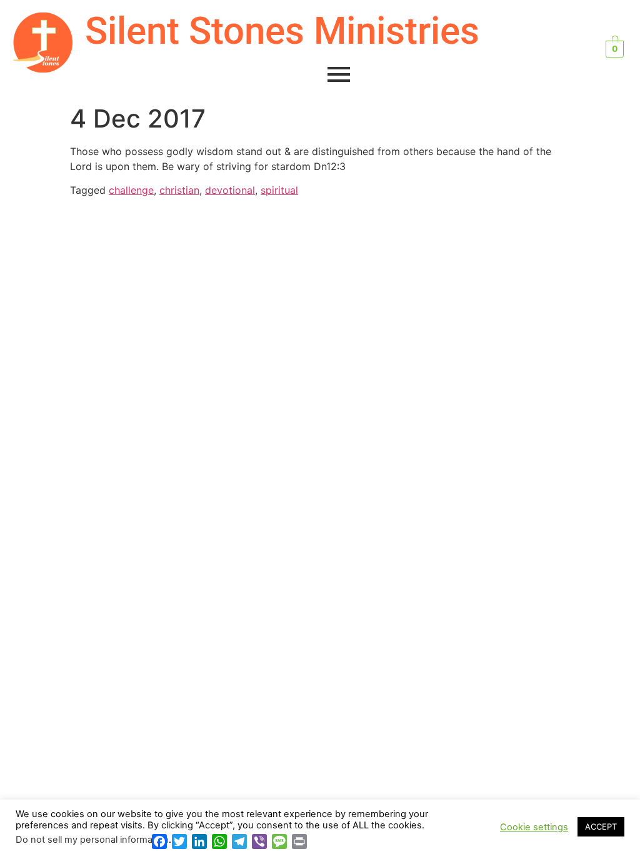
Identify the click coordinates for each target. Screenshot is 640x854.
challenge (131, 190)
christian (179, 190)
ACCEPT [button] (601, 826)
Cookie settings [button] (534, 827)
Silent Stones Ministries (282, 31)
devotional (230, 190)
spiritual (279, 190)
